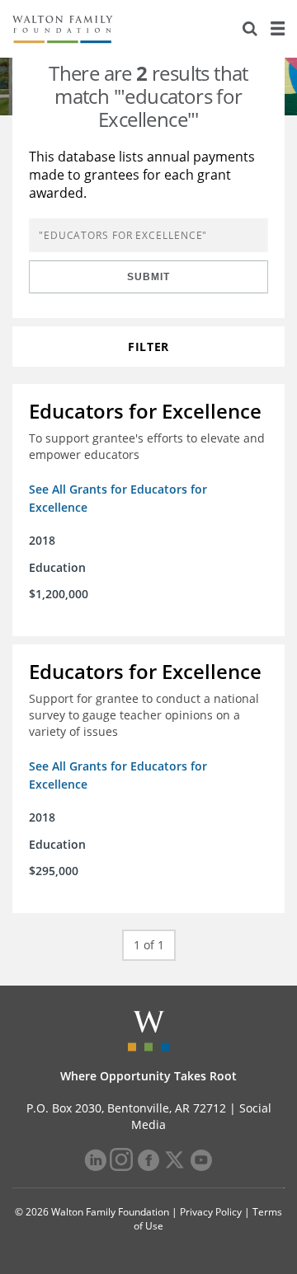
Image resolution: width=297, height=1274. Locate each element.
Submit (148, 277)
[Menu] (277, 28)
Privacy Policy (211, 1212)
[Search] (250, 28)
